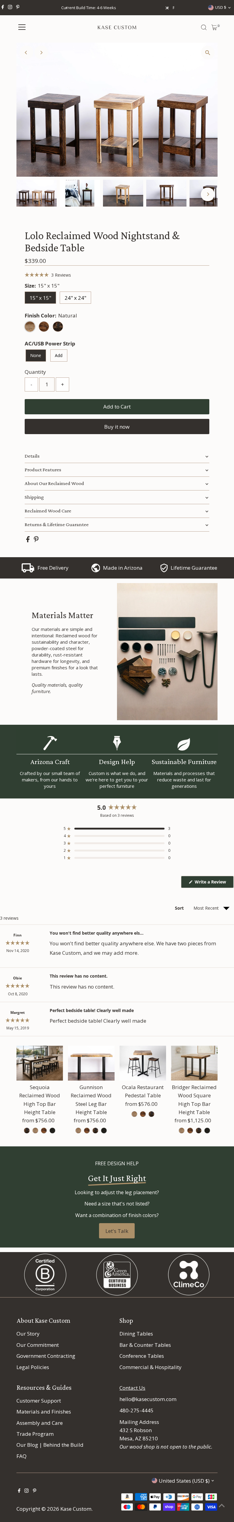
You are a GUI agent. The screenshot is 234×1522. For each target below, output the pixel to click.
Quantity (35, 371)
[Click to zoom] (207, 52)
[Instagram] (10, 7)
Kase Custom (75, 1508)
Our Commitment (37, 1344)
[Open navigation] (21, 27)
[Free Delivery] (28, 570)
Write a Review (213, 883)
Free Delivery (53, 567)
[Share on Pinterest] (36, 540)
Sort (180, 908)
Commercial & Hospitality (150, 1367)
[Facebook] (2, 7)
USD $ (220, 7)
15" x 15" (40, 297)
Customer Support (38, 1400)
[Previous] (66, 8)
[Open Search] (204, 27)
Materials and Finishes (43, 1411)
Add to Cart (117, 406)
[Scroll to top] (222, 1505)
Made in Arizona (123, 567)
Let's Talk (116, 1230)
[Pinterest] (18, 7)
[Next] (41, 52)
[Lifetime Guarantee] (164, 570)
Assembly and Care (39, 1422)
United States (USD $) (184, 1480)
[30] (182, 1130)
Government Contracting (45, 1355)
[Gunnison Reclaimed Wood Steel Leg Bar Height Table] (91, 1063)
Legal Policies (32, 1367)
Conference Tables (141, 1355)
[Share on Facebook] (28, 540)
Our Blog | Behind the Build (49, 1444)
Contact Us (132, 1387)
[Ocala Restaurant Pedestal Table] (142, 1063)
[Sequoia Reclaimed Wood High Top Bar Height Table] (39, 1063)
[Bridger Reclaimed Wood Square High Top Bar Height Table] (194, 1063)
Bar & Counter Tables (145, 1344)
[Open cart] (214, 27)
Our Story (28, 1333)
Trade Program (35, 1433)
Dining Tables (136, 1333)
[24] (134, 1114)
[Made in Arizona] (95, 570)
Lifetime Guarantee (194, 567)
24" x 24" (75, 297)
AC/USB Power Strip (50, 343)
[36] (27, 1130)
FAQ (21, 1456)
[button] (48, 274)
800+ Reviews (134, 7)
